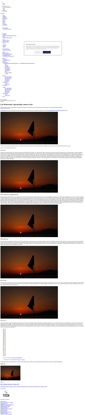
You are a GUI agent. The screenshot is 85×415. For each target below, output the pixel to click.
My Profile (7, 70)
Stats (4, 22)
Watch (4, 20)
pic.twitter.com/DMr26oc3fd (17, 357)
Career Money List (6, 55)
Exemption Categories (7, 49)
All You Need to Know (7, 28)
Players (4, 21)
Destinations (5, 24)
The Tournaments (6, 40)
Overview (4, 33)
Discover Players (6, 48)
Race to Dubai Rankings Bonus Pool (9, 35)
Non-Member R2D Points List (8, 56)
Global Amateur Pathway (7, 37)
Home (4, 15)
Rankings (4, 17)
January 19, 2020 (21, 359)
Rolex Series (5, 18)
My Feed (6, 66)
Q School (4, 23)
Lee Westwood (3, 110)
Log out (6, 73)
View (4, 3)
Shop (6, 71)
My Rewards (7, 67)
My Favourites (7, 69)
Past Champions (6, 41)
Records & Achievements (7, 53)
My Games (7, 68)
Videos (4, 46)
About (4, 39)
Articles (4, 45)
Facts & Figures (6, 52)
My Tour (6, 65)
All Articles (5, 99)
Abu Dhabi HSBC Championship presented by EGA (57, 110)
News (4, 19)
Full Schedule (5, 27)
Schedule (4, 16)
